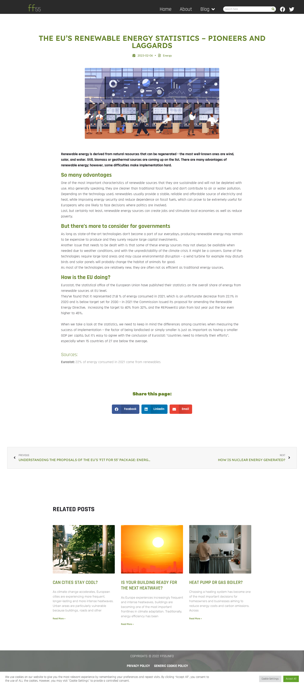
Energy (167, 55)
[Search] (273, 9)
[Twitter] (291, 9)
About (186, 9)
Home (165, 9)
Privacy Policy (138, 666)
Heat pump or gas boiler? (216, 583)
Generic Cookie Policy (171, 666)
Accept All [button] (291, 678)
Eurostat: (68, 362)
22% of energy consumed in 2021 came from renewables (118, 362)
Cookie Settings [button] (270, 678)
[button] (125, 409)
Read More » (59, 618)
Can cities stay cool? (75, 583)
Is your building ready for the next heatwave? (149, 585)
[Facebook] (282, 9)
